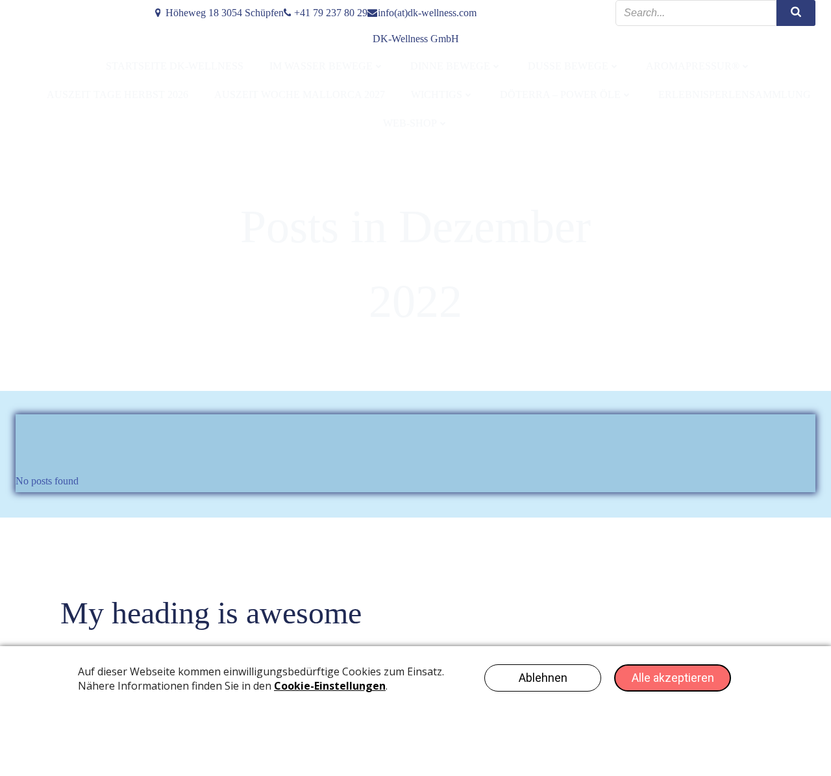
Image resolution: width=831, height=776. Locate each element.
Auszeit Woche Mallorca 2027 (299, 94)
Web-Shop (410, 123)
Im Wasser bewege (321, 65)
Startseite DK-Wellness (174, 65)
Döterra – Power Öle (560, 94)
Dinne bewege (450, 65)
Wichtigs (436, 94)
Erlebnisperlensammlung (734, 94)
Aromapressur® (692, 65)
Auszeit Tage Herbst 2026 (117, 94)
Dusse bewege (568, 65)
